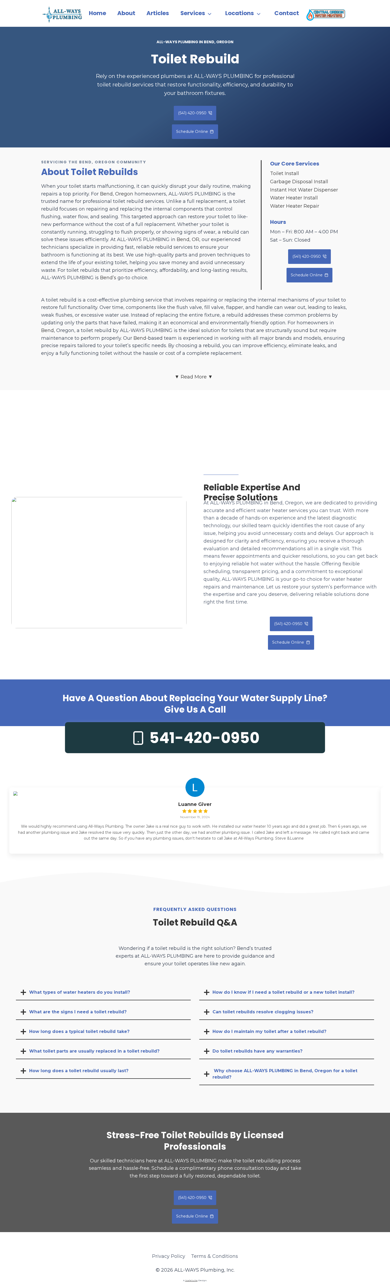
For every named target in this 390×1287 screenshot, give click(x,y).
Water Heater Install (294, 198)
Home (97, 13)
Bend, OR (188, 239)
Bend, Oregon (116, 194)
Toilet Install (284, 173)
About (126, 13)
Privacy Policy (168, 1256)
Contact (286, 13)
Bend (47, 330)
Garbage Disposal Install (299, 182)
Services (192, 13)
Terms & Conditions (214, 1256)
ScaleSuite (191, 1280)
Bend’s (108, 278)
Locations (239, 13)
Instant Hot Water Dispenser (304, 190)
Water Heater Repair (294, 206)
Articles (157, 13)
